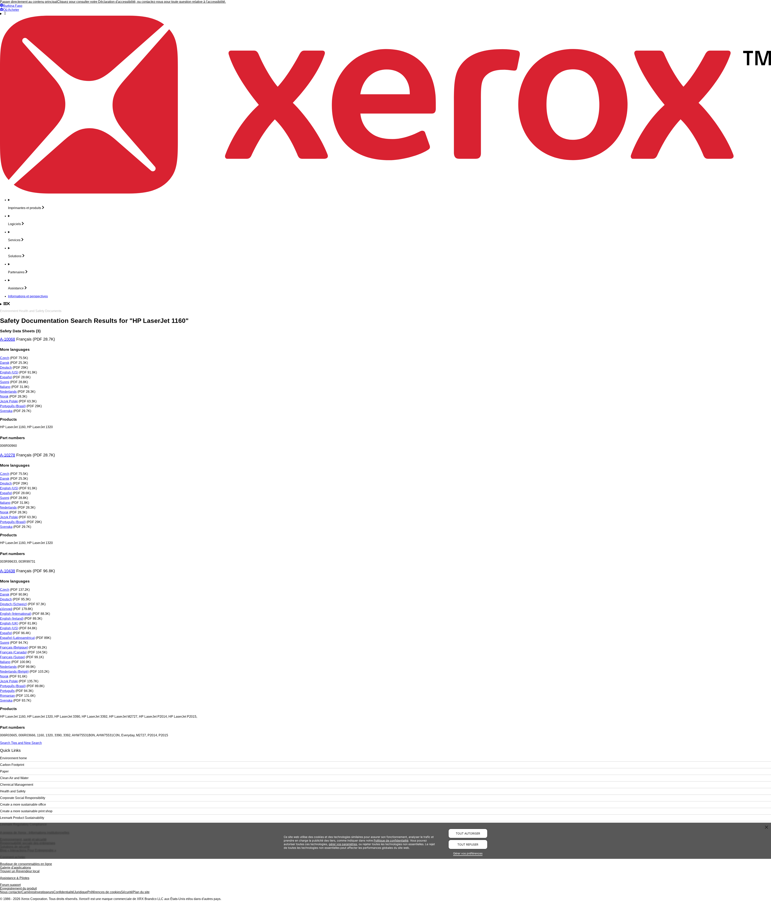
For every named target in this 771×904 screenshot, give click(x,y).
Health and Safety (12, 791)
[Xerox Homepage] (385, 192)
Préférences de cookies (104, 892)
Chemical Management (16, 784)
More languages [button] (15, 349)
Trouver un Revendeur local (20, 871)
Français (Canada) (13, 652)
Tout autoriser (468, 833)
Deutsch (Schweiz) (13, 604)
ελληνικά (6, 609)
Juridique (80, 892)
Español (6, 377)
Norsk (4, 396)
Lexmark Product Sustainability (22, 817)
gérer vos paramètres (343, 844)
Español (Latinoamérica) (17, 638)
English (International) (15, 613)
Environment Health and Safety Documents (30, 311)
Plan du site (141, 892)
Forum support (10, 885)
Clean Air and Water (14, 778)
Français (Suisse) (12, 657)
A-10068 (7, 339)
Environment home (13, 758)
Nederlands (8, 391)
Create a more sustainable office (23, 804)
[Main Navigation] (385, 304)
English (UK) (9, 623)
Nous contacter (10, 892)
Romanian (7, 695)
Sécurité (127, 892)
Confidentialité (63, 892)
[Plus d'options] (385, 14)
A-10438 (7, 571)
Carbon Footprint (12, 764)
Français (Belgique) (14, 647)
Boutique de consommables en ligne (26, 864)
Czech (4, 358)
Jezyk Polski (9, 401)
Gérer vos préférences (467, 853)
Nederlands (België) (14, 671)
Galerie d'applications (15, 867)
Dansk (4, 362)
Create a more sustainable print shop (26, 811)
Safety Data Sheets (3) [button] (20, 331)
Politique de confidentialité (391, 840)
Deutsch (6, 367)
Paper (4, 771)
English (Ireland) (11, 618)
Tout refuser (467, 844)
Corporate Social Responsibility (22, 798)
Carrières (28, 892)
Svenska (6, 411)
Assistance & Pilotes (14, 878)
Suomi (4, 382)
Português (7, 691)
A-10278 (7, 455)
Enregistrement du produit (18, 888)
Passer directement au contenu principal (28, 1)
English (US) (9, 372)
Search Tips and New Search (21, 743)
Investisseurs (44, 892)
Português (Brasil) (13, 406)
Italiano (5, 387)
